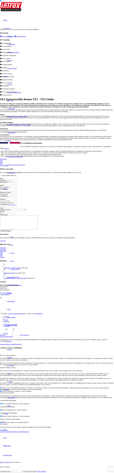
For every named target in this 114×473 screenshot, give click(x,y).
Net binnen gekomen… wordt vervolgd (15, 278)
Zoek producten (41, 471)
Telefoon (3, 199)
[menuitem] (59, 438)
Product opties (4, 142)
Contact (2, 257)
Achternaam (4, 196)
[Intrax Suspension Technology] (11, 11)
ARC (1, 160)
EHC (1, 164)
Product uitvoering (5, 192)
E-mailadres (3, 204)
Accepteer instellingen (6, 431)
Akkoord (2, 344)
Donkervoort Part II (9, 273)
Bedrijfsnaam (3, 182)
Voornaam (3, 189)
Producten (8, 462)
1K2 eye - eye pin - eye (8, 36)
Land (2, 208)
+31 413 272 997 (6, 293)
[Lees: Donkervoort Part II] (5, 271)
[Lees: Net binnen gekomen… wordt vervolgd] (5, 276)
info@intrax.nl (5, 294)
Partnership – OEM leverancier (12, 268)
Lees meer (3, 241)
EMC (1, 162)
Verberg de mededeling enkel (13, 344)
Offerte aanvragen (15, 142)
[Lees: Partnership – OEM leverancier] (5, 266)
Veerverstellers (4, 165)
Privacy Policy (4, 430)
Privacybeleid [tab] (4, 424)
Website (2, 211)
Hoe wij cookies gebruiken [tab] (7, 355)
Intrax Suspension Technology (16, 313)
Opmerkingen (4, 214)
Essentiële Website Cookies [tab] (7, 367)
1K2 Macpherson (21, 36)
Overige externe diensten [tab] (7, 393)
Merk (1, 178)
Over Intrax (3, 248)
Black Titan (3, 159)
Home (1, 462)
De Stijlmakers (38, 313)
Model (2, 185)
